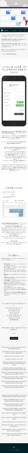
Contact (20, 30)
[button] (14, 44)
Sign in (25, 30)
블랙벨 (16, 450)
